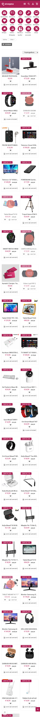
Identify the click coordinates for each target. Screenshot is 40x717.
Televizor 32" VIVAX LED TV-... (12, 180)
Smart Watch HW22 (10, 111)
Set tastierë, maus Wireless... (12, 387)
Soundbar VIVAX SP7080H (30, 76)
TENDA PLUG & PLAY (29, 698)
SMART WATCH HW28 (10, 249)
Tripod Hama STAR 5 (29, 214)
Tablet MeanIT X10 (29, 560)
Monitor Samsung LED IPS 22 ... (13, 629)
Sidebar (8, 44)
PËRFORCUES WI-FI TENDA (11, 698)
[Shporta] (10, 81)
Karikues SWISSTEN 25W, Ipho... (13, 352)
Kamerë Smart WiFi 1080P (30, 387)
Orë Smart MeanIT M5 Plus (11, 456)
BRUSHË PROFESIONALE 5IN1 (12, 76)
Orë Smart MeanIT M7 (29, 422)
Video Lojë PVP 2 (29, 283)
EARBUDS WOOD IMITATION (12, 664)
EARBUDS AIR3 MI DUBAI (29, 664)
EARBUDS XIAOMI (29, 111)
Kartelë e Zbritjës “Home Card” (13, 283)
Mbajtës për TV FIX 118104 (11, 560)
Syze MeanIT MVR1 (10, 420)
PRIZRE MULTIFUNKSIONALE (12, 145)
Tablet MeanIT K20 (29, 318)
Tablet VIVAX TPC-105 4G (11, 318)
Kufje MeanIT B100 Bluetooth (12, 525)
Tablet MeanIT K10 (10, 214)
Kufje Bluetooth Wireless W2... (13, 491)
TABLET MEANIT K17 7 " (10, 594)
